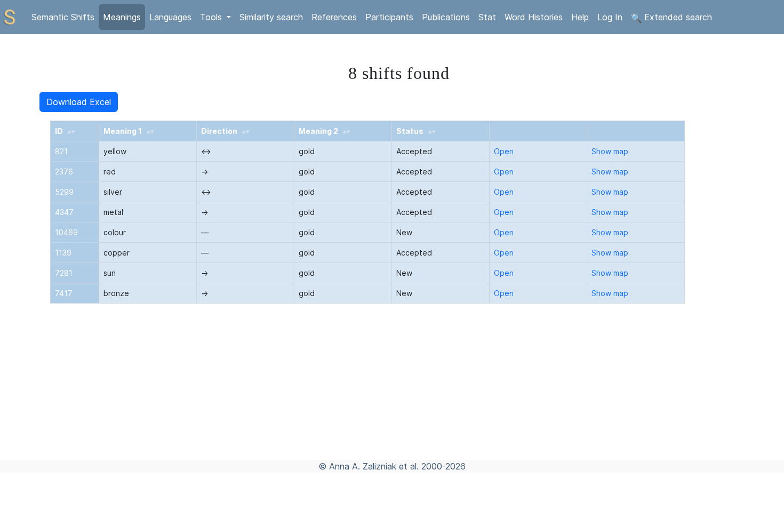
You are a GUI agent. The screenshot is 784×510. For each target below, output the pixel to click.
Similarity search (271, 17)
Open (504, 151)
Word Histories (534, 17)
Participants (389, 17)
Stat (487, 17)
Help (580, 17)
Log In (609, 17)
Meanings (122, 17)
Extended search (677, 17)
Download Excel (78, 102)
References (334, 17)
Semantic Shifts (62, 17)
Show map (609, 151)
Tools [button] (212, 17)
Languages (170, 17)
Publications (446, 17)
